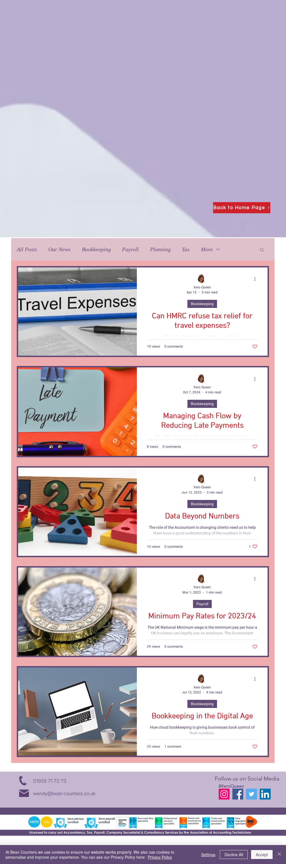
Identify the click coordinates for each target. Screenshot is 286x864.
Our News (59, 249)
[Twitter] (251, 794)
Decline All (234, 854)
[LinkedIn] (265, 794)
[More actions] (256, 279)
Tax (186, 249)
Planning (160, 249)
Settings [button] (208, 854)
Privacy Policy (160, 857)
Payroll (130, 249)
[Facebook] (237, 794)
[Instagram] (224, 794)
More (207, 249)
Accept (262, 854)
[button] (261, 250)
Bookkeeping (96, 249)
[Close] (279, 854)
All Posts (27, 249)
